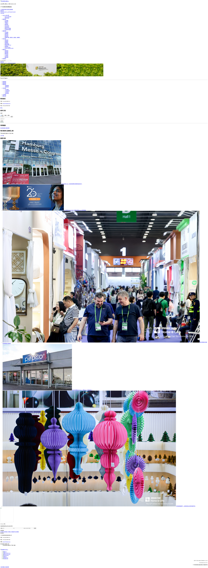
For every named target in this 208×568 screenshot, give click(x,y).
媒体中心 (4, 49)
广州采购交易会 (3, 9)
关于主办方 (7, 25)
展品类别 (6, 21)
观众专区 (4, 38)
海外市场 (7, 93)
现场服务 (6, 42)
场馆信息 (6, 41)
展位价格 (6, 34)
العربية (8, 11)
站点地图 (17, 531)
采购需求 (6, 46)
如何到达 (6, 531)
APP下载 (2, 135)
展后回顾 (6, 52)
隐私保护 (13, 531)
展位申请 (6, 36)
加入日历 (2, 13)
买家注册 (6, 40)
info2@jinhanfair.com (6, 103)
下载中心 (6, 23)
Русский (4, 11)
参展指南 (6, 33)
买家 (2, 115)
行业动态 (6, 54)
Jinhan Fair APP (7, 47)
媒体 (8, 115)
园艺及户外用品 (8, 28)
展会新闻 (6, 50)
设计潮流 (7, 89)
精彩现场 (6, 53)
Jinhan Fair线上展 (6, 15)
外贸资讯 (7, 92)
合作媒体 (4, 94)
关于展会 (6, 20)
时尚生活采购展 (10, 9)
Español (14, 11)
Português (11, 11)
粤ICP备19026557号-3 (203, 562)
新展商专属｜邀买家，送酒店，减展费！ (12, 37)
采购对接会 (7, 17)
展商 (5, 115)
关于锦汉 (2, 531)
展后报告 (6, 24)
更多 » (1, 107)
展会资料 (4, 19)
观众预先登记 (3, 128)
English (1, 11)
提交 (35, 528)
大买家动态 (7, 90)
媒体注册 (6, 57)
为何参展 (6, 32)
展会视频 (7, 85)
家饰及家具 (7, 27)
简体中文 (2, 10)
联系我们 (4, 58)
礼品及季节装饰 (8, 29)
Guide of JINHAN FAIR (9, 48)
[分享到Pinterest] (5, 557)
